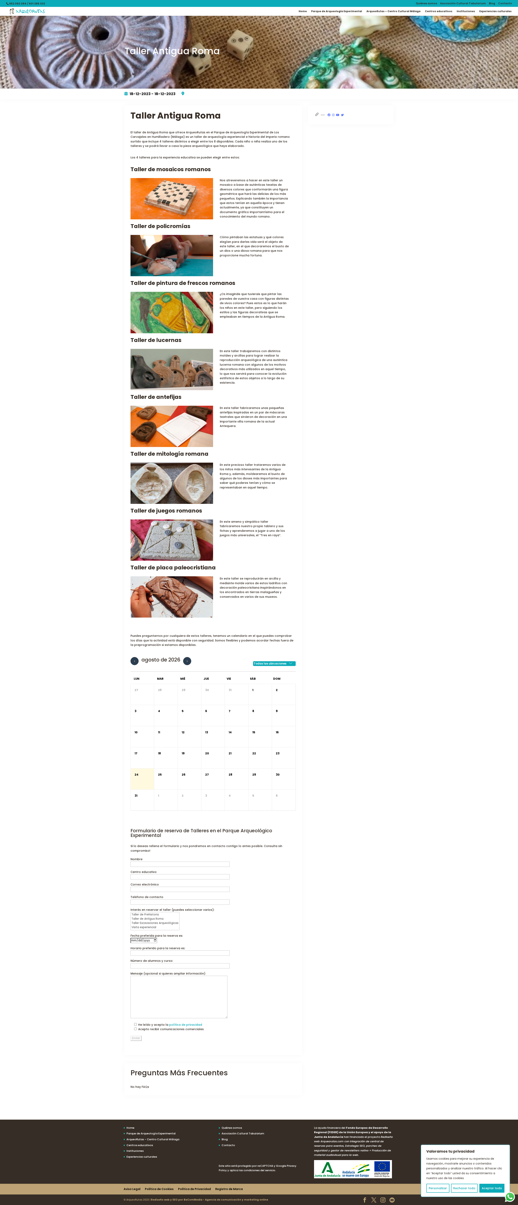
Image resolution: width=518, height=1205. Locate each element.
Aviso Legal (132, 1189)
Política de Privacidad (194, 1189)
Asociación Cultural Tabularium (463, 3)
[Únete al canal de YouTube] (338, 115)
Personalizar (438, 1188)
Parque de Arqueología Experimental (336, 11)
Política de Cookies (159, 1189)
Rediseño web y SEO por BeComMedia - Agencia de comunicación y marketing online (209, 1199)
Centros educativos (438, 11)
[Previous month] (135, 661)
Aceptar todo (492, 1188)
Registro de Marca (229, 1189)
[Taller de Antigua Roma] (155, 919)
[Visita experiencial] (155, 927)
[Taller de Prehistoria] (155, 915)
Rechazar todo (464, 1188)
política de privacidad (185, 1025)
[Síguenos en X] (342, 115)
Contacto (505, 3)
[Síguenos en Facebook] (329, 115)
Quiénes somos (426, 3)
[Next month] (187, 661)
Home (303, 11)
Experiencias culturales (495, 11)
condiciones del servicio (259, 1170)
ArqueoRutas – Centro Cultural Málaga (393, 11)
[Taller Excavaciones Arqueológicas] (155, 923)
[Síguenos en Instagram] (333, 115)
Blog (492, 3)
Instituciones (466, 11)
